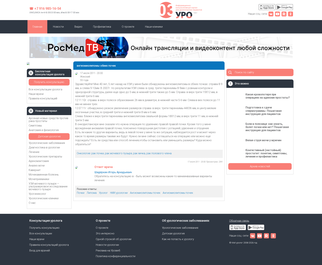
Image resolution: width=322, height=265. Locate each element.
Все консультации (40, 233)
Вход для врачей (39, 250)
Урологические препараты (45, 156)
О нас (32, 202)
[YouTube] (277, 14)
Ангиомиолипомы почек (145, 192)
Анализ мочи (37, 165)
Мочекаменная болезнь (44, 174)
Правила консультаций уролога (49, 244)
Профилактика (102, 26)
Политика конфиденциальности (115, 256)
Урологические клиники (44, 198)
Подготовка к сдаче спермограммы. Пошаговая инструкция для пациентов (264, 110)
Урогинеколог (37, 193)
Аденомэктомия (39, 161)
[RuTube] (284, 14)
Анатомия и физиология (44, 130)
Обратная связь (239, 220)
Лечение (34, 152)
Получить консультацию (49, 82)
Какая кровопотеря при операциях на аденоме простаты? (268, 96)
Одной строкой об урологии (113, 239)
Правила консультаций (43, 98)
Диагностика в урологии (44, 147)
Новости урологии (107, 244)
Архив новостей (260, 166)
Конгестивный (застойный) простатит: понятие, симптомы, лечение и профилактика (266, 153)
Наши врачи (36, 94)
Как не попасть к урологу (178, 239)
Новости (58, 26)
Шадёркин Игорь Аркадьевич (113, 172)
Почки (80, 192)
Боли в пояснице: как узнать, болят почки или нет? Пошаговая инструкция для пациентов (267, 127)
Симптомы (35, 125)
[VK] (271, 14)
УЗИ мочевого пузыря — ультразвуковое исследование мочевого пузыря (48, 186)
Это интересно (105, 233)
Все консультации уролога (45, 89)
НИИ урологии (119, 192)
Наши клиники (154, 26)
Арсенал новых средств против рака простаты (48, 119)
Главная (37, 26)
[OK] (290, 14)
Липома (92, 192)
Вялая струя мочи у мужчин (263, 140)
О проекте (128, 26)
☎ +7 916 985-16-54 (45, 9)
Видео (78, 26)
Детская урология (49, 136)
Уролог (103, 192)
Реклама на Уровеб (108, 250)
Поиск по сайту (244, 72)
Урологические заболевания (47, 143)
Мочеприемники (39, 179)
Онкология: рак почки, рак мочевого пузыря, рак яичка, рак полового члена (124, 153)
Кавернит (35, 170)
